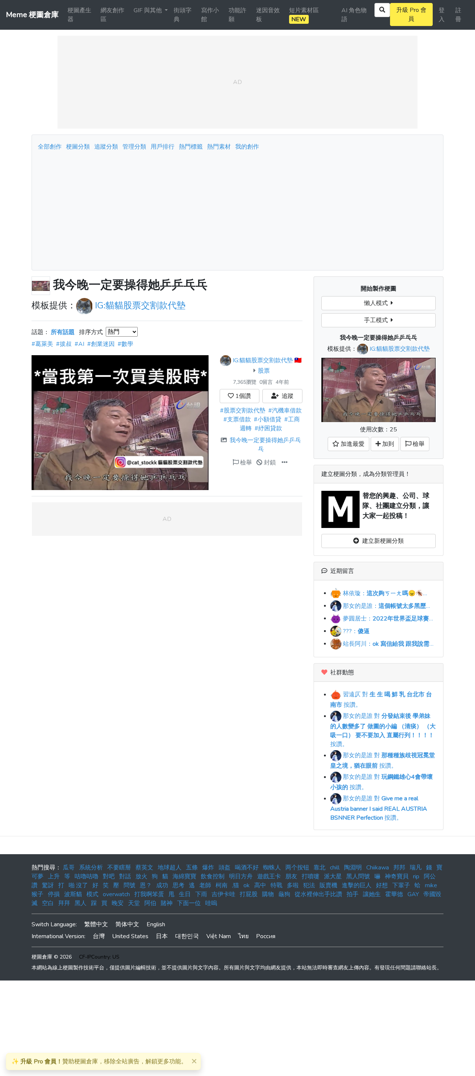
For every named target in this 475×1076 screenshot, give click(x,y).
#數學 (125, 344)
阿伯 (150, 903)
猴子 (37, 894)
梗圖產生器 (79, 14)
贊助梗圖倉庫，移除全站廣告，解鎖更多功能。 (99, 1061)
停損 (54, 894)
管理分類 (134, 147)
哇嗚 (211, 903)
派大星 (333, 876)
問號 (129, 885)
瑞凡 (416, 867)
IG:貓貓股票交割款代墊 (140, 305)
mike (431, 885)
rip (416, 876)
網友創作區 (112, 14)
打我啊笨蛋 (149, 894)
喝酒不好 (247, 867)
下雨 (201, 894)
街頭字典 (182, 14)
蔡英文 (144, 867)
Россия (265, 936)
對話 (125, 876)
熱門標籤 (191, 147)
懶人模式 (377, 303)
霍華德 (394, 894)
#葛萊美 (42, 344)
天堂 (134, 903)
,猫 (235, 885)
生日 (185, 894)
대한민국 (187, 936)
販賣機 (328, 885)
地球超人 (169, 867)
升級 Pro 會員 (411, 14)
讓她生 (372, 894)
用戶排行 (162, 147)
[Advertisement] (237, 208)
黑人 (80, 903)
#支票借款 (237, 419)
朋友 (291, 876)
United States (130, 936)
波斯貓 (73, 894)
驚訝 (48, 885)
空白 (48, 903)
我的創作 (247, 147)
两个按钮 (297, 867)
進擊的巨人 (356, 885)
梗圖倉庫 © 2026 (52, 956)
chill (335, 867)
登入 (442, 14)
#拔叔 (64, 344)
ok (246, 885)
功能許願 (237, 14)
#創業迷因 (101, 344)
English (156, 924)
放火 (141, 876)
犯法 (309, 885)
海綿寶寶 (184, 876)
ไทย (243, 936)
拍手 (352, 894)
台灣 (99, 936)
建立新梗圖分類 (381, 541)
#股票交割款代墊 (242, 410)
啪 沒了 (78, 885)
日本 (162, 936)
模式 (92, 894)
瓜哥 (69, 867)
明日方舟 (241, 876)
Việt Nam (218, 936)
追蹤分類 (106, 147)
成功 (162, 885)
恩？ (146, 885)
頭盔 (224, 867)
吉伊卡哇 (223, 894)
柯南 (221, 885)
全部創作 (50, 147)
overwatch (116, 894)
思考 (178, 885)
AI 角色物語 (354, 14)
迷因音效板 (268, 14)
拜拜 (64, 903)
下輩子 (401, 885)
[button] (285, 462)
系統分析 (91, 867)
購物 (268, 894)
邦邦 (399, 867)
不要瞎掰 (119, 867)
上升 (54, 876)
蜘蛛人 (272, 867)
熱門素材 (219, 147)
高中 (260, 885)
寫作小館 (210, 14)
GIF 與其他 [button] (148, 10)
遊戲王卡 (269, 876)
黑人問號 (358, 876)
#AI (79, 344)
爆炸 (208, 867)
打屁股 (249, 894)
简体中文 (127, 924)
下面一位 (189, 903)
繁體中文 (96, 924)
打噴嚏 (311, 876)
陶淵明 (353, 867)
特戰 (276, 885)
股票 (264, 371)
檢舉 (245, 462)
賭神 (167, 903)
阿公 (430, 876)
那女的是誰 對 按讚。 (383, 730)
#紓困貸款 (268, 428)
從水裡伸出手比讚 (318, 894)
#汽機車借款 (285, 410)
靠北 (319, 867)
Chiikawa (377, 867)
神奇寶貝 (397, 876)
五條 (192, 867)
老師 (205, 885)
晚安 (118, 903)
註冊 (458, 14)
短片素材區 (304, 14)
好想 (382, 885)
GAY (413, 894)
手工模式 (377, 320)
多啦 (293, 885)
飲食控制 (213, 876)
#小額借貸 (267, 419)
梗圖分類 (78, 147)
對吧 (109, 876)
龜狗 (284, 894)
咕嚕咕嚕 (86, 876)
